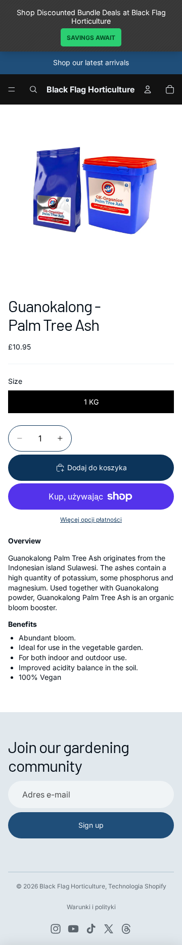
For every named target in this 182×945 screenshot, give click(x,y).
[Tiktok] (91, 929)
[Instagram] (56, 929)
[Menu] (11, 89)
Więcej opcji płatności (91, 519)
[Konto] (147, 89)
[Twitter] (109, 929)
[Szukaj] (33, 89)
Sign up (91, 825)
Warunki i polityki (91, 907)
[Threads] (126, 929)
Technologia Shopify (137, 886)
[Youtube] (73, 929)
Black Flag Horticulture (72, 886)
